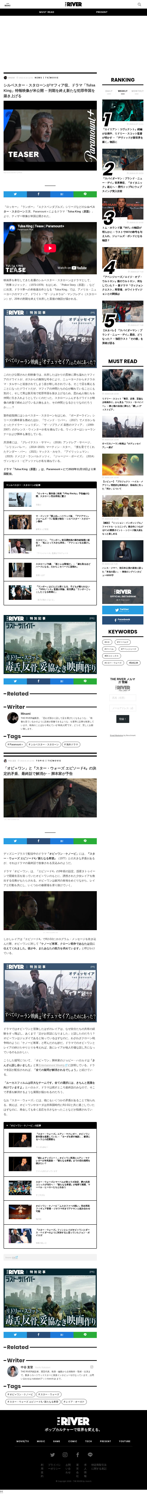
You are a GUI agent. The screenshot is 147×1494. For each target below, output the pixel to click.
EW (13, 1258)
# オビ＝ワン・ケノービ (20, 1394)
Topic (40, 760)
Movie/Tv (22, 1441)
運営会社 (77, 1470)
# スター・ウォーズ (49, 1394)
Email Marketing (116, 735)
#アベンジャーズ (128, 649)
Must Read (46, 12)
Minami (11, 78)
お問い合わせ (68, 1468)
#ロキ (107, 642)
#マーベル (109, 649)
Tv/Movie (52, 77)
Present (102, 12)
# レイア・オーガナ (74, 1401)
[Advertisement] (73, 41)
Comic (72, 1441)
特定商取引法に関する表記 (98, 1466)
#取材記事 (133, 663)
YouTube (125, 1441)
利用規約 (42, 1470)
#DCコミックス (111, 656)
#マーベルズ (122, 642)
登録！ (123, 719)
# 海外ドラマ (71, 744)
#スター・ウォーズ (113, 663)
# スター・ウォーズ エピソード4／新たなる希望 (33, 1401)
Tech (88, 1441)
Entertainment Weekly (52, 1065)
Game (56, 1441)
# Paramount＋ (15, 744)
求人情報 (85, 1470)
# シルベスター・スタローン (44, 744)
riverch (88, 1481)
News (38, 77)
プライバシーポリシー (54, 1466)
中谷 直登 (12, 761)
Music (41, 1441)
